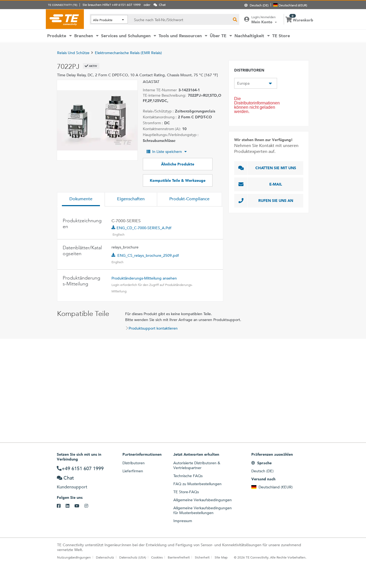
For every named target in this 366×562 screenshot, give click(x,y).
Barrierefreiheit (179, 557)
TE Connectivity (65, 19)
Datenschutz (105, 557)
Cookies (157, 557)
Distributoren (133, 463)
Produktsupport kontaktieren (153, 328)
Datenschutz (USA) (132, 557)
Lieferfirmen (132, 471)
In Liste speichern (167, 151)
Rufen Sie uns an (275, 200)
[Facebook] (61, 506)
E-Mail (275, 184)
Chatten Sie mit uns (275, 167)
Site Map (221, 557)
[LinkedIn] (70, 506)
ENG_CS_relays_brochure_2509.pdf (148, 255)
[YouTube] (79, 506)
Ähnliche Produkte (177, 164)
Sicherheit (202, 557)
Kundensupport (72, 487)
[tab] (81, 199)
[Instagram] (88, 506)
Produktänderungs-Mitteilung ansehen (144, 278)
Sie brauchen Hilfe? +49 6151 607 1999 (112, 4)
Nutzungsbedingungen (74, 557)
